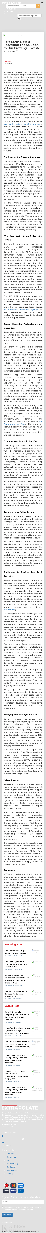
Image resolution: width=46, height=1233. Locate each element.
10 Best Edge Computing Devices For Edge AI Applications (16, 993)
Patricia (7, 62)
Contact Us (11, 1157)
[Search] (19, 18)
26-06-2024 (17, 956)
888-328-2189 (8, 1127)
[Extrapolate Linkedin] (3, 1142)
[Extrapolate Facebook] (2, 1136)
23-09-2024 (17, 969)
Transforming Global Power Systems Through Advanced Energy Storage (17, 1030)
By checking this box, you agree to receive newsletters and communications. (22, 1208)
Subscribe (7, 1215)
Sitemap (10, 1174)
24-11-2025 (17, 1081)
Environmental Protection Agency (21, 310)
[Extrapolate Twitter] (23, 1139)
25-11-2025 (17, 1065)
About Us (10, 1154)
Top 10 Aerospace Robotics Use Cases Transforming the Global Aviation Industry (17, 1044)
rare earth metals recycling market (22, 124)
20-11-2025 (17, 1097)
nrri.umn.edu (9, 610)
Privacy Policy (12, 1164)
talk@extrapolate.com (11, 1124)
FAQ (8, 1160)
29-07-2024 (17, 999)
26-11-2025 (17, 1049)
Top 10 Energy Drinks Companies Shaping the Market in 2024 (16, 964)
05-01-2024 (17, 985)
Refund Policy (12, 1170)
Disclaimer (11, 1167)
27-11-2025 (17, 1022)
